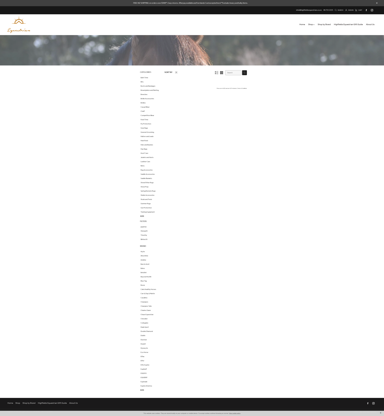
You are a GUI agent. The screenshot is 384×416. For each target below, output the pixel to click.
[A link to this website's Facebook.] (366, 10)
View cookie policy (234, 413)
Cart (360, 10)
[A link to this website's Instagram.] (371, 10)
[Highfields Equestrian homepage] (44, 24)
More (142, 216)
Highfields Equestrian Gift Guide (348, 24)
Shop (310, 24)
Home (302, 24)
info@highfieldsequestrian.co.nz (309, 10)
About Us (370, 24)
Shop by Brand (324, 24)
